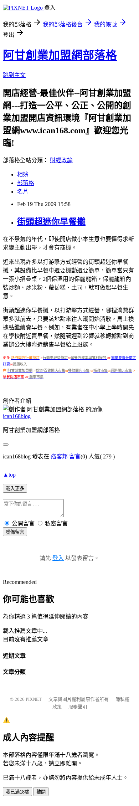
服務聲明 (77, 706)
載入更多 (15, 488)
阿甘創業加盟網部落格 (60, 55)
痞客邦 (59, 456)
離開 (41, 792)
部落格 (25, 183)
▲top (9, 475)
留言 (75, 456)
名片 (23, 192)
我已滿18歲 (17, 792)
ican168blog (17, 416)
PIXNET (34, 699)
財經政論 (61, 160)
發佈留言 (15, 532)
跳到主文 (14, 75)
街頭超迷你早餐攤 (51, 221)
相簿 (23, 174)
